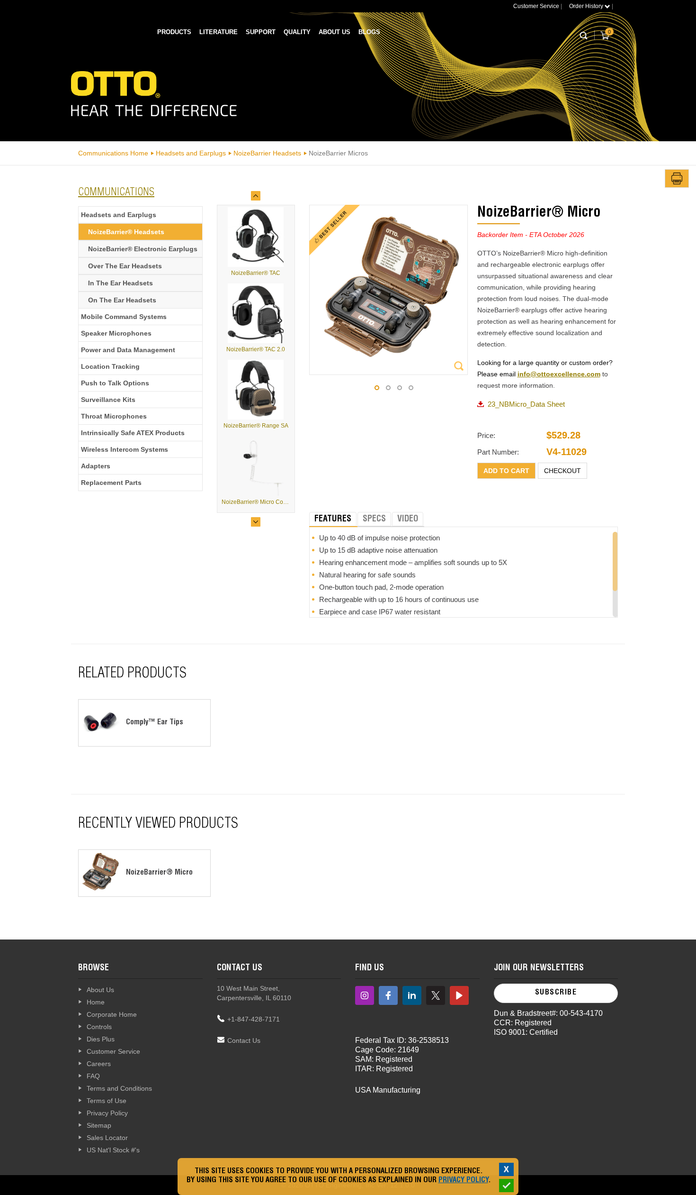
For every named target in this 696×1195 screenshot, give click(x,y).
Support (261, 32)
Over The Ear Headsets (125, 266)
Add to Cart (506, 470)
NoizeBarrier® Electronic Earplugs (142, 249)
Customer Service (536, 6)
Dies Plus (101, 1039)
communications (116, 193)
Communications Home (113, 153)
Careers (99, 1063)
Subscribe (556, 993)
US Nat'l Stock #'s (113, 1150)
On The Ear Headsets (122, 300)
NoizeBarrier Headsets (267, 153)
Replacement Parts (111, 482)
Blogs (369, 32)
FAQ (93, 1076)
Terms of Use (106, 1100)
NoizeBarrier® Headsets (126, 232)
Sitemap (99, 1125)
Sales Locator (107, 1137)
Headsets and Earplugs (191, 153)
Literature (218, 32)
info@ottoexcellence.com (559, 374)
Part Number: (498, 452)
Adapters (95, 466)
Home (96, 1002)
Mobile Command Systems (124, 316)
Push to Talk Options (115, 383)
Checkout (562, 470)
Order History (587, 6)
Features (332, 519)
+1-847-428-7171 (253, 1019)
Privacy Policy (107, 1113)
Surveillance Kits (108, 399)
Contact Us (243, 1040)
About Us (334, 32)
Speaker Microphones (116, 333)
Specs (374, 519)
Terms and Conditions (119, 1088)
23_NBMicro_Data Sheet (526, 404)
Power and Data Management (128, 350)
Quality (297, 32)
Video (407, 519)
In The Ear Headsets (120, 283)
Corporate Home (112, 1014)
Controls (99, 1027)
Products (174, 32)
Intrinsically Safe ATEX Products (133, 433)
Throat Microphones (114, 416)
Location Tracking (110, 366)
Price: (486, 435)
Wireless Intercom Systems (124, 449)
